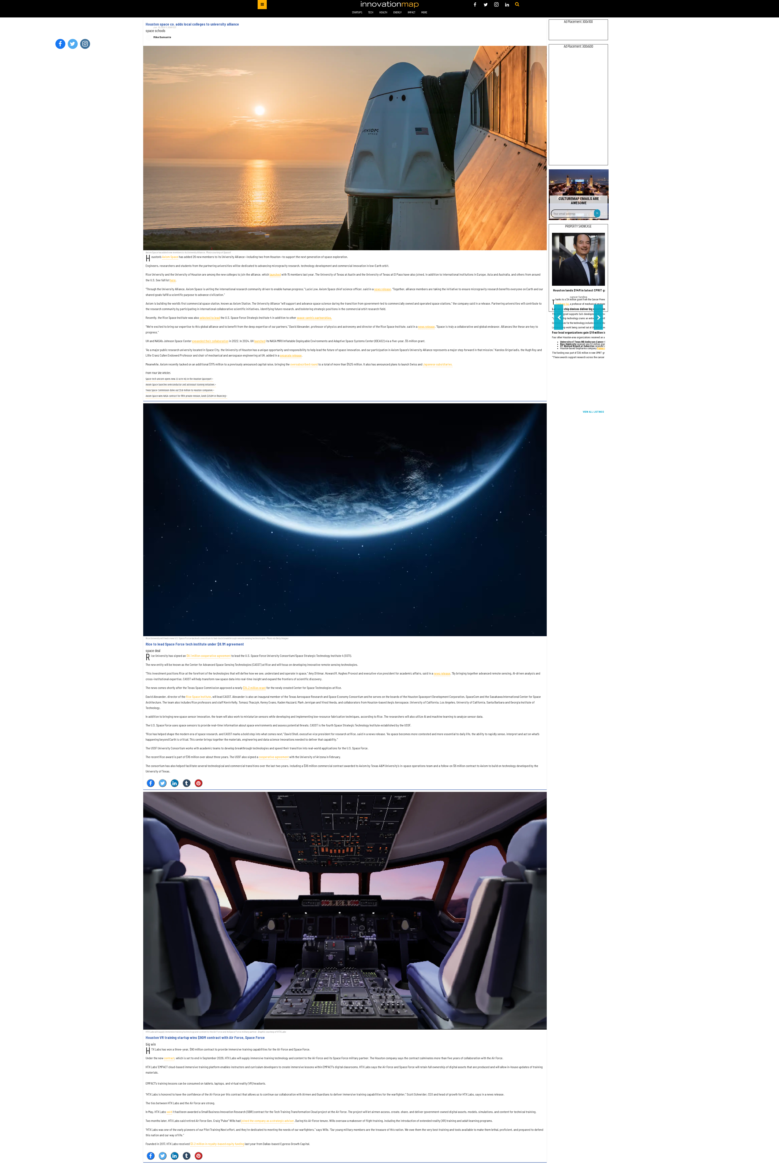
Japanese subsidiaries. (438, 364)
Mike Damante (162, 37)
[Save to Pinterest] (198, 783)
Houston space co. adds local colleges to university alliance (192, 24)
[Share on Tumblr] (186, 783)
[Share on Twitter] (163, 783)
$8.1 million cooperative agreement (208, 655)
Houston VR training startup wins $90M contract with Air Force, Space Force (205, 1037)
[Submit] (517, 4)
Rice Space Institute (198, 696)
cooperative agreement (274, 757)
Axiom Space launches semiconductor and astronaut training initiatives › (181, 385)
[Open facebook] (475, 4)
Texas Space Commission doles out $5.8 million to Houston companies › (180, 390)
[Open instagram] (496, 4)
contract (169, 1058)
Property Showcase (578, 226)
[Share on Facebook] (151, 783)
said (169, 1112)
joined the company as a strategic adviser (267, 1120)
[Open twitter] (486, 4)
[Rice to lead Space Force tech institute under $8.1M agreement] (345, 519)
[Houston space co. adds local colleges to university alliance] (345, 148)
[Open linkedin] (507, 4)
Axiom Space (170, 257)
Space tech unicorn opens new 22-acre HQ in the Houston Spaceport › (179, 379)
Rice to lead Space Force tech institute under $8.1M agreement (195, 644)
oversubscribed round (304, 364)
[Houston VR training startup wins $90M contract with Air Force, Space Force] (345, 911)
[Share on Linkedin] (175, 783)
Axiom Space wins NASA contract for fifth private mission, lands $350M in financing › (186, 396)
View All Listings (593, 411)
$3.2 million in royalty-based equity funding (217, 1144)
